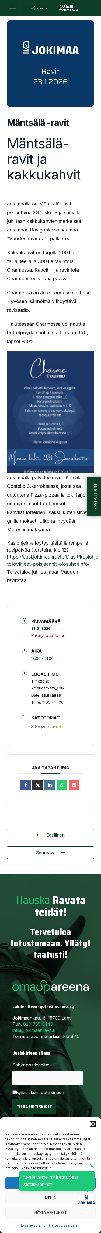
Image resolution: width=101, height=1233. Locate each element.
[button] (93, 1124)
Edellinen (55, 835)
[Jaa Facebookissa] (25, 785)
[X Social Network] (37, 785)
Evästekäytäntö (33, 1225)
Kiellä (50, 1198)
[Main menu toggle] (12, 8)
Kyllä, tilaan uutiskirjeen (40, 1092)
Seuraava (45, 852)
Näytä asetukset (50, 1212)
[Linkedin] (49, 785)
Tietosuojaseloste (63, 1225)
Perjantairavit (46, 726)
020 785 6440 (38, 1024)
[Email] (74, 785)
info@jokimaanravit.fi (33, 1030)
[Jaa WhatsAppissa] (62, 785)
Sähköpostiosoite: (30, 1064)
